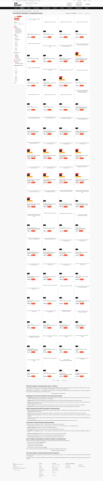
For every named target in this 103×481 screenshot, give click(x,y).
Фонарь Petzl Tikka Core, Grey (64, 107)
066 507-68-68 (79, 2)
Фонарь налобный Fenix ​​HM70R (33, 58)
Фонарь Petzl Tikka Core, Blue (48, 34)
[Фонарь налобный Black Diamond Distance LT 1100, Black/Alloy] (34, 242)
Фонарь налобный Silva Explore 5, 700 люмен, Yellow (33, 277)
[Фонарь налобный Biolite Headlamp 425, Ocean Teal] (66, 169)
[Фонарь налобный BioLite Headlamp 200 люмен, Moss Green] (34, 145)
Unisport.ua (14, 465)
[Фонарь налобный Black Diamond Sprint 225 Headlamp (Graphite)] (82, 48)
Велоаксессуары (42, 470)
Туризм (40, 466)
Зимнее (40, 472)
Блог (35, 0)
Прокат (40, 476)
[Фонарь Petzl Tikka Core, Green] (66, 24)
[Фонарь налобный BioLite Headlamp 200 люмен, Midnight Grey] (82, 121)
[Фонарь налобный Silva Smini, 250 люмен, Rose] (34, 290)
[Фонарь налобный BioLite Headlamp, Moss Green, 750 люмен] (34, 194)
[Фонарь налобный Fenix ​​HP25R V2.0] (34, 24)
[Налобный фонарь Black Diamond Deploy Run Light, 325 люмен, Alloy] (66, 194)
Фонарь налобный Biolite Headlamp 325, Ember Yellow (49, 156)
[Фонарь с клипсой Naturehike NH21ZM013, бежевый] (82, 315)
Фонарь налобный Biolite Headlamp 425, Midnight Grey (49, 180)
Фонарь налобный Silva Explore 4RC (66, 82)
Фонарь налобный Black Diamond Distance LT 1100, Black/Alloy (33, 253)
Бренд (15, 34)
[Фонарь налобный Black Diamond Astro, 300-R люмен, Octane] (50, 242)
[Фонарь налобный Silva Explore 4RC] (66, 72)
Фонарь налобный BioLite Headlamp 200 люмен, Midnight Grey (82, 132)
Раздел (15, 26)
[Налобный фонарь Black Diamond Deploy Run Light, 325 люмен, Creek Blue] (82, 194)
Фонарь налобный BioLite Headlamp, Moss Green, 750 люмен (33, 204)
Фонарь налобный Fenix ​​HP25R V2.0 (34, 34)
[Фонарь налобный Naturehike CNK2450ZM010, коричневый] (34, 339)
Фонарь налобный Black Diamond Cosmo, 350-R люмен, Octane (33, 132)
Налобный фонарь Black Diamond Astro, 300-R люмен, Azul (49, 132)
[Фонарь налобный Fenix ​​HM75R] (50, 218)
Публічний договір (31, 0)
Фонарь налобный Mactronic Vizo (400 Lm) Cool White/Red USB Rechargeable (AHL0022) (82, 108)
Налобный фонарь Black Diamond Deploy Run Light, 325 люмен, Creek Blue (82, 205)
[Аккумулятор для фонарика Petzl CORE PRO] (82, 363)
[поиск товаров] (62, 5)
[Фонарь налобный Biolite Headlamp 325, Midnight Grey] (66, 145)
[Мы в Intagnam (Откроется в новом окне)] (41, 0)
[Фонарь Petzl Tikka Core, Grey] (66, 97)
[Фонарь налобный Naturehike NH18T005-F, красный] (66, 315)
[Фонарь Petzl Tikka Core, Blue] (50, 24)
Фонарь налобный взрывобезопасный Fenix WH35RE (65, 374)
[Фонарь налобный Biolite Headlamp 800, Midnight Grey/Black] (50, 194)
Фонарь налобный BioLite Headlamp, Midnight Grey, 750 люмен (82, 180)
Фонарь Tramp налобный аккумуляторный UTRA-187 (81, 229)
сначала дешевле (80, 13)
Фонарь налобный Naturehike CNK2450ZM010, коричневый (32, 350)
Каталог (14, 0)
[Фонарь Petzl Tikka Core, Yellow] (82, 24)
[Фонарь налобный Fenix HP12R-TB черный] (66, 339)
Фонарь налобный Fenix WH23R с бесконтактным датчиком (65, 59)
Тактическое (41, 474)
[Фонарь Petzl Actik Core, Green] (82, 72)
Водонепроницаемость (18, 65)
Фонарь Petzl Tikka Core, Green (65, 34)
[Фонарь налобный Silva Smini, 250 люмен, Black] (50, 266)
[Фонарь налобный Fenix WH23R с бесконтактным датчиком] (66, 48)
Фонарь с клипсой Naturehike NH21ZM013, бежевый (81, 326)
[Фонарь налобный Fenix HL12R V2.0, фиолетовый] (50, 315)
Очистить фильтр (17, 20)
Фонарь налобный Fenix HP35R (65, 300)
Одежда (40, 467)
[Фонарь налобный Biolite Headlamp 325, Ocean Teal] (82, 145)
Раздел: (15, 16)
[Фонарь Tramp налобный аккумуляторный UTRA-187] (82, 218)
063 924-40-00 (79, 4)
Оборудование (41, 475)
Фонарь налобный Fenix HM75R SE (49, 300)
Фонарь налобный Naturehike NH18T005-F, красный (64, 326)
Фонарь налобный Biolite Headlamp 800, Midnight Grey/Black (49, 204)
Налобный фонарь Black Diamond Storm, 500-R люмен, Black (65, 132)
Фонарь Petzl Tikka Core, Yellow (81, 34)
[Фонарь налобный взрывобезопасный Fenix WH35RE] (66, 363)
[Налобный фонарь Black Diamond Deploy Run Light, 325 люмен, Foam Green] (34, 218)
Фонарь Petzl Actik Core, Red (48, 107)
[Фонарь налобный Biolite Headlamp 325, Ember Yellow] (50, 145)
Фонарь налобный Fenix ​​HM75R (49, 228)
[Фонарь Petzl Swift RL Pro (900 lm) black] (50, 48)
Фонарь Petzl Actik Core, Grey (32, 107)
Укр (73, 0)
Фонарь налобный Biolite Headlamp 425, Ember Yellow (33, 180)
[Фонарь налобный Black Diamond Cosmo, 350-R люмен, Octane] (34, 121)
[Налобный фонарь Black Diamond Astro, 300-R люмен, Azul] (50, 121)
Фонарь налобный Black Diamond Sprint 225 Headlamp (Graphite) (82, 59)
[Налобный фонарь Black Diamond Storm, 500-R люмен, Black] (66, 121)
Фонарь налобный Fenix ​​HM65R (33, 82)
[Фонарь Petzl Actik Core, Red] (50, 97)
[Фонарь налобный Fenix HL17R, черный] (82, 339)
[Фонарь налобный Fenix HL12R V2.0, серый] (34, 315)
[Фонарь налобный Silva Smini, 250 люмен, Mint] (82, 266)
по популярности (73, 13)
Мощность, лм (16, 52)
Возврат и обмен (25, 0)
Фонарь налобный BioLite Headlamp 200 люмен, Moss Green (33, 156)
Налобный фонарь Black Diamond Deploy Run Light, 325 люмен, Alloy (65, 204)
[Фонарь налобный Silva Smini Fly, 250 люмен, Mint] (66, 266)
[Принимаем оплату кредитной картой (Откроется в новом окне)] (19, 468)
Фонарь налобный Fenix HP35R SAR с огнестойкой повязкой (82, 301)
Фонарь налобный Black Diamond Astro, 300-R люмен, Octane (49, 253)
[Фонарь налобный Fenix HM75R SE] (50, 290)
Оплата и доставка (19, 0)
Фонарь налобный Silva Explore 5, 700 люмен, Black (65, 253)
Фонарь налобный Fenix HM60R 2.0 (49, 373)
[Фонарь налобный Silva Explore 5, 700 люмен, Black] (66, 242)
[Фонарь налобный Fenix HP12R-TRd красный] (50, 339)
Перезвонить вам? (79, 5)
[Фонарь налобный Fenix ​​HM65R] (34, 72)
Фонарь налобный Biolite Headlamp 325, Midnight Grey (65, 156)
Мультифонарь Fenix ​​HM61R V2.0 (65, 228)
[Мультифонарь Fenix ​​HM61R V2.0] (66, 218)
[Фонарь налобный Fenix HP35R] (66, 290)
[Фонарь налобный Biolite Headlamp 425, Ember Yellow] (34, 169)
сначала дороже (87, 13)
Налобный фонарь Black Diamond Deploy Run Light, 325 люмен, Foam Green (33, 229)
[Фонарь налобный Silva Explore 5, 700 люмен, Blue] (82, 242)
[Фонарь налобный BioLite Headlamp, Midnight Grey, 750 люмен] (82, 169)
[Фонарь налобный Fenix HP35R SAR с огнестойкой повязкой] (82, 290)
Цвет (15, 82)
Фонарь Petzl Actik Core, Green (81, 82)
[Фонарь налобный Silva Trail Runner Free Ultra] (50, 72)
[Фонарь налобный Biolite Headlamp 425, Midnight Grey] (50, 169)
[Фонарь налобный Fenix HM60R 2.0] (50, 363)
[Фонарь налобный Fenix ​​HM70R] (34, 48)
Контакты (38, 0)
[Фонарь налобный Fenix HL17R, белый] (34, 363)
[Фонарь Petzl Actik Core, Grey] (34, 97)
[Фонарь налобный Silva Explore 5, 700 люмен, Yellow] (34, 266)
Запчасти (40, 471)
